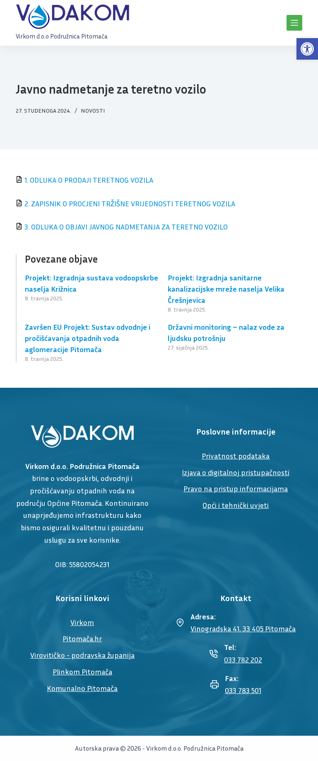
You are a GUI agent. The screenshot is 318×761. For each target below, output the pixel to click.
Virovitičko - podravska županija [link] (82, 655)
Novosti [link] (93, 110)
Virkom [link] (82, 622)
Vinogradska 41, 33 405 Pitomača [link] (243, 628)
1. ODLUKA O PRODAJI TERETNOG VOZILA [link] (88, 179)
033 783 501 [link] (243, 690)
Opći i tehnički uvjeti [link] (235, 505)
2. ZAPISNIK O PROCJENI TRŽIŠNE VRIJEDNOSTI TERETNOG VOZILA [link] (129, 203)
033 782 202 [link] (243, 659)
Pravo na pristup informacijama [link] (235, 488)
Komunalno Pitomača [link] (82, 688)
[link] (307, 49)
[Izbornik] (294, 23)
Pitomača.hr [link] (82, 638)
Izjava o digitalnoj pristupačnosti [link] (235, 472)
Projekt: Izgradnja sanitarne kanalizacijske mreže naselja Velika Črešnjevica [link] (226, 288)
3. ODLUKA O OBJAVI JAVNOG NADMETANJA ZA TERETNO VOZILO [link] (126, 226)
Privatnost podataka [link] (236, 455)
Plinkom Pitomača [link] (82, 671)
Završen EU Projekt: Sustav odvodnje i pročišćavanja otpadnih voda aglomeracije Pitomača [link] (87, 338)
